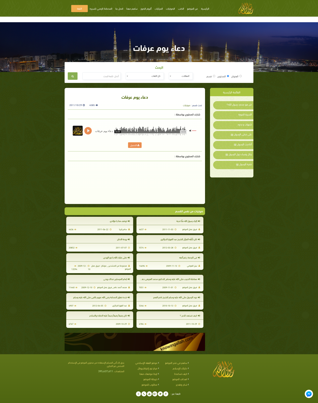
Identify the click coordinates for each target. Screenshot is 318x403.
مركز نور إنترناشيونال (147, 368)
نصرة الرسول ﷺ (244, 164)
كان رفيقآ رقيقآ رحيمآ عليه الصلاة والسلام (108, 315)
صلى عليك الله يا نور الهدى (115, 257)
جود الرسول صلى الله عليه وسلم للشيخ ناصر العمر (175, 297)
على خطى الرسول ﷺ (241, 134)
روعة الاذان (122, 239)
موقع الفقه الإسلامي (146, 363)
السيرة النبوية (245, 114)
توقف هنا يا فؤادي (118, 221)
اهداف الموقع (179, 379)
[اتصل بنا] (143, 393)
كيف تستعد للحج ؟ (188, 315)
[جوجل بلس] (154, 393)
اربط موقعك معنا (148, 373)
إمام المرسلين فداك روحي (115, 279)
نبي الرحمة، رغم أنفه (188, 257)
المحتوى (221, 76)
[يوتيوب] (149, 393)
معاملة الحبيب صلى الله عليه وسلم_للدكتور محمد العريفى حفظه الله (166, 279)
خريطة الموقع (150, 379)
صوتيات (186, 105)
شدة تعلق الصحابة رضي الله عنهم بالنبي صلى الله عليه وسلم (100, 297)
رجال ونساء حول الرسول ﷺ (238, 154)
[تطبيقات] (138, 393)
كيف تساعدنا (180, 373)
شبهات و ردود (244, 124)
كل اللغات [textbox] (156, 75)
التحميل (133, 145)
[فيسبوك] (165, 393)
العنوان (234, 76)
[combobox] (181, 76)
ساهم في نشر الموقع (176, 363)
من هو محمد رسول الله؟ (239, 104)
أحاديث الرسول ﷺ (243, 144)
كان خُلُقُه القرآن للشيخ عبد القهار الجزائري (178, 239)
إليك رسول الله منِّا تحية (186, 221)
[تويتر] (160, 393)
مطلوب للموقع (149, 384)
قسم (209, 76)
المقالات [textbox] (185, 75)
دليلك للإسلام (180, 368)
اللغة (79, 8)
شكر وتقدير (181, 384)
